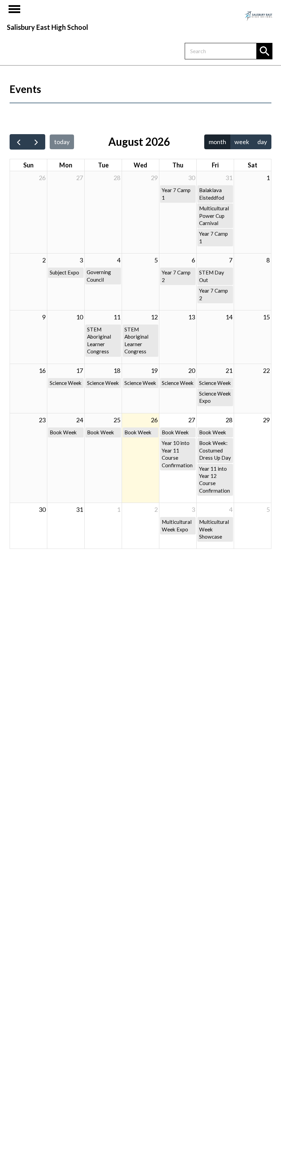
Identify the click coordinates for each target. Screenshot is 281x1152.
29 (154, 177)
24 (79, 420)
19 (154, 370)
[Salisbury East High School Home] (258, 15)
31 (228, 177)
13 (191, 317)
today (62, 141)
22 (266, 370)
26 (42, 177)
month (217, 141)
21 (228, 370)
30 (191, 177)
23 (42, 420)
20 (191, 370)
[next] (36, 142)
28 (116, 177)
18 (116, 370)
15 (266, 317)
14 (228, 317)
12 (154, 317)
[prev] (18, 142)
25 (116, 420)
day (262, 141)
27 (79, 177)
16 (42, 370)
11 (116, 317)
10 (79, 317)
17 (79, 370)
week (241, 141)
